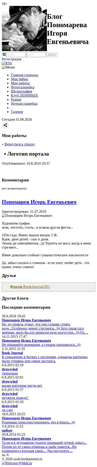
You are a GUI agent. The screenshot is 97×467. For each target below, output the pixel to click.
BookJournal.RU (30, 287)
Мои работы (20, 83)
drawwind (10, 369)
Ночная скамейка (24, 103)
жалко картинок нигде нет (22, 385)
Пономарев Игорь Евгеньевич (39, 202)
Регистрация (11, 59)
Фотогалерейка (22, 87)
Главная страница (24, 75)
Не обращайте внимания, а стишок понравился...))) (41, 345)
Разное (16, 99)
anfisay (7, 430)
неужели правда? (15, 398)
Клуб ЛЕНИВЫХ (24, 95)
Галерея (17, 112)
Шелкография (21, 91)
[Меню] (8, 67)
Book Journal (12, 353)
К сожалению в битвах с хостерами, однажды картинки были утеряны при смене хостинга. (45, 359)
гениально (10, 373)
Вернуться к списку (20, 144)
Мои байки (19, 79)
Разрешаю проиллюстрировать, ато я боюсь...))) (38, 422)
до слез (7, 410)
